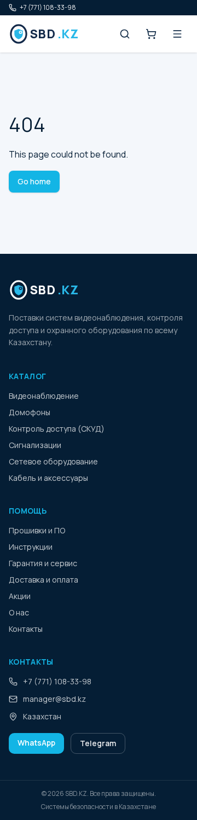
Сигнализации (35, 445)
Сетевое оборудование (53, 461)
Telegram (98, 743)
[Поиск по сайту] (125, 34)
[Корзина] (151, 34)
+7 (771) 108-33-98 (48, 7)
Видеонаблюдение (44, 396)
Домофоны (29, 412)
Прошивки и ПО (37, 530)
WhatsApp (36, 742)
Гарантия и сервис (43, 563)
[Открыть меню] (177, 34)
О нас (19, 612)
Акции (20, 596)
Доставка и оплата (43, 579)
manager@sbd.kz (54, 699)
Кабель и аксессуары (48, 478)
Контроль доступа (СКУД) (57, 428)
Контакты (26, 629)
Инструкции (31, 547)
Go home (34, 181)
